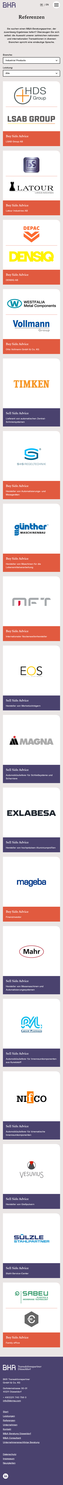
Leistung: (8, 68)
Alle (8, 73)
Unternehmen (10, 1425)
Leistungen (9, 1416)
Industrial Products (16, 60)
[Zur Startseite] (9, 5)
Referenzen (9, 1420)
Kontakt (7, 1429)
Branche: (7, 55)
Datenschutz (9, 1454)
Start (5, 1412)
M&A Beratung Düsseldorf (17, 1433)
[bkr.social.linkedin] (5, 1476)
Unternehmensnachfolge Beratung (21, 1442)
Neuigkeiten (9, 1463)
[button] (56, 4)
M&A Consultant (12, 1438)
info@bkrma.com (12, 1401)
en (47, 5)
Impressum (8, 1459)
